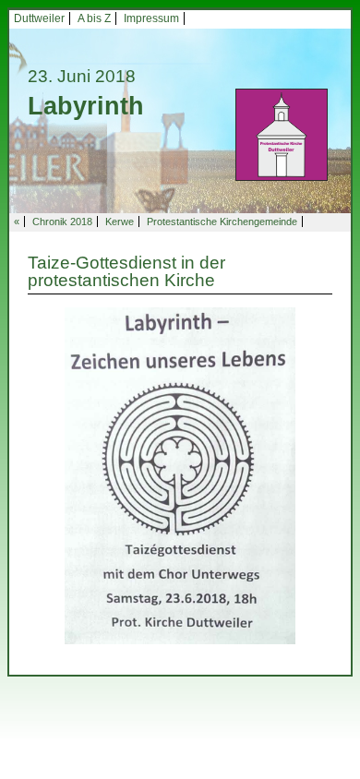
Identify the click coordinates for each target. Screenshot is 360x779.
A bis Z (94, 18)
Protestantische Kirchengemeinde (222, 221)
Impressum (151, 18)
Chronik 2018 (62, 221)
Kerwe (119, 221)
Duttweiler (39, 18)
